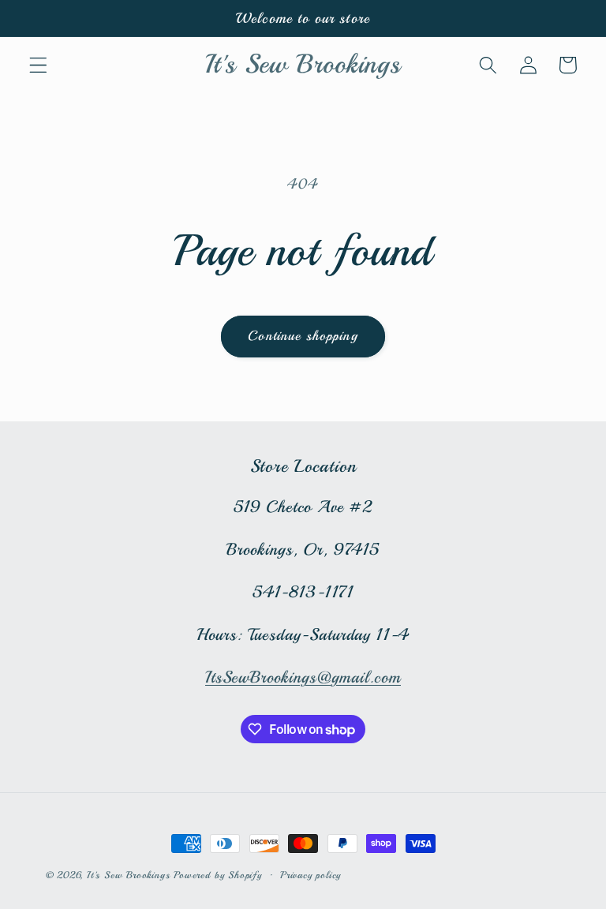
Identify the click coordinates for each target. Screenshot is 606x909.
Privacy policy (310, 875)
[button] (38, 65)
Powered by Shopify (218, 875)
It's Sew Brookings (128, 875)
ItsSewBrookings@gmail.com (303, 677)
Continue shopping (303, 335)
